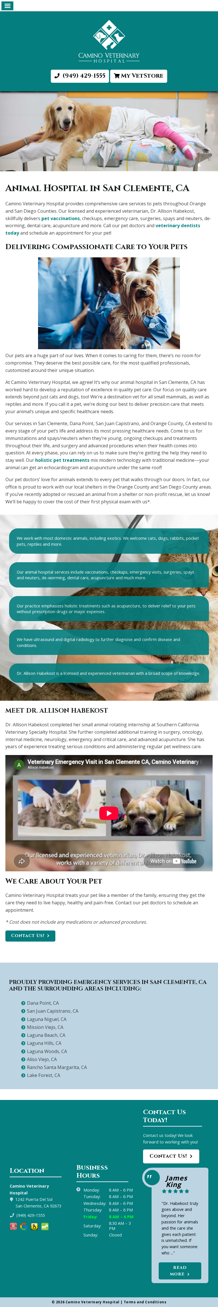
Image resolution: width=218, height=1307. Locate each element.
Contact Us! (27, 936)
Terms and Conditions (145, 1302)
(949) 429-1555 (83, 76)
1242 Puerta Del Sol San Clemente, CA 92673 (38, 1202)
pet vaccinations (60, 218)
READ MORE (178, 1271)
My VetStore (142, 76)
